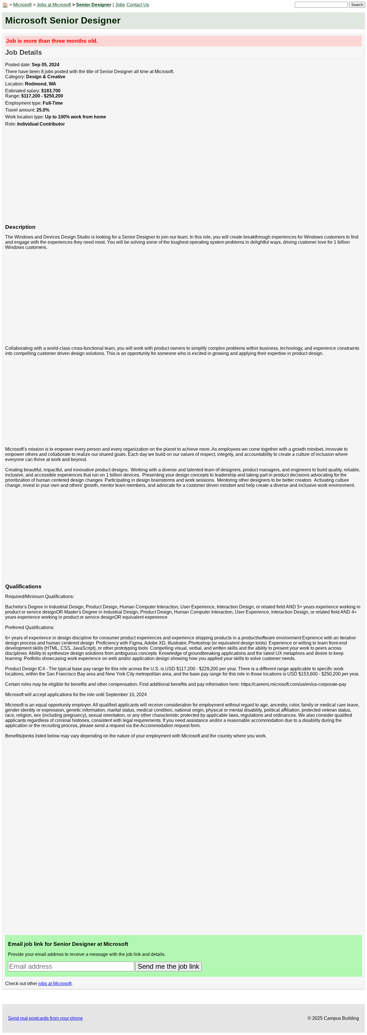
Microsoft (22, 4)
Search (357, 5)
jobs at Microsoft (54, 983)
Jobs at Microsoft (54, 4)
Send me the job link (168, 966)
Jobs (120, 4)
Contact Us (137, 4)
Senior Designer (93, 4)
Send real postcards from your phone (45, 1018)
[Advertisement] (177, 178)
